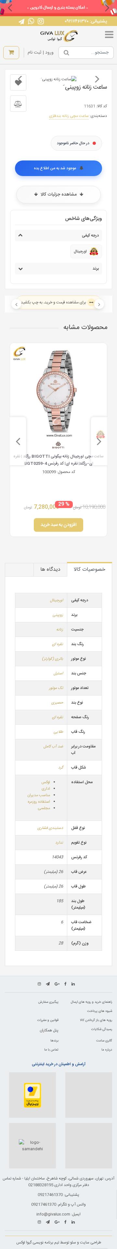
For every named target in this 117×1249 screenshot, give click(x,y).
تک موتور (56, 688)
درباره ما (106, 1049)
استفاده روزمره (39, 801)
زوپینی (58, 615)
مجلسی (44, 808)
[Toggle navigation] (109, 36)
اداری (46, 788)
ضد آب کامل (53, 746)
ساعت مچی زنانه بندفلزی (69, 116)
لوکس (45, 782)
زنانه (59, 629)
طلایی (58, 732)
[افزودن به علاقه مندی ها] (18, 82)
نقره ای (57, 644)
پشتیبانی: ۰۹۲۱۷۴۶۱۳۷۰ (86, 21)
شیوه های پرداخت (99, 1011)
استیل (58, 673)
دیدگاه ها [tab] (50, 569)
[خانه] (59, 36)
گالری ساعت (104, 1040)
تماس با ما (51, 1049)
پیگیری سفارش (48, 1002)
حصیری (57, 702)
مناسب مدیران (38, 795)
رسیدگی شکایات (101, 1029)
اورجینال (56, 600)
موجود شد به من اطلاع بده (55, 168)
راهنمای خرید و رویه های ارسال (91, 1002)
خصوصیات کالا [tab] (89, 569)
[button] (107, 7)
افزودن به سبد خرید (58, 525)
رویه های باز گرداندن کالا (96, 1020)
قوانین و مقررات (47, 1020)
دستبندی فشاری (50, 828)
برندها (54, 1040)
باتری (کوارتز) (52, 659)
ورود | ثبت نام (41, 53)
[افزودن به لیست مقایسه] (18, 104)
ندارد (59, 842)
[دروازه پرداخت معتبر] (32, 1095)
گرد (60, 767)
